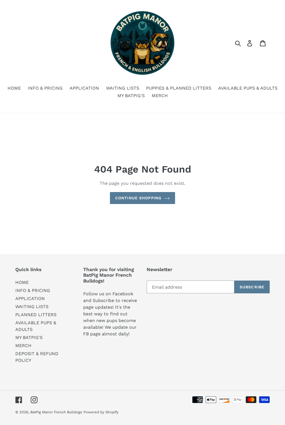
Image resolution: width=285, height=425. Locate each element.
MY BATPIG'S (29, 337)
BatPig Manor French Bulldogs (56, 412)
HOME (22, 282)
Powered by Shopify (101, 412)
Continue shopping (138, 198)
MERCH (23, 345)
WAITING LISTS (31, 306)
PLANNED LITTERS (35, 314)
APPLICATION (30, 298)
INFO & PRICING (32, 290)
